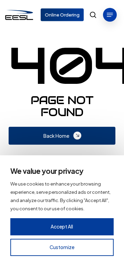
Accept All (62, 227)
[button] (110, 14)
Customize (62, 247)
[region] (62, 211)
